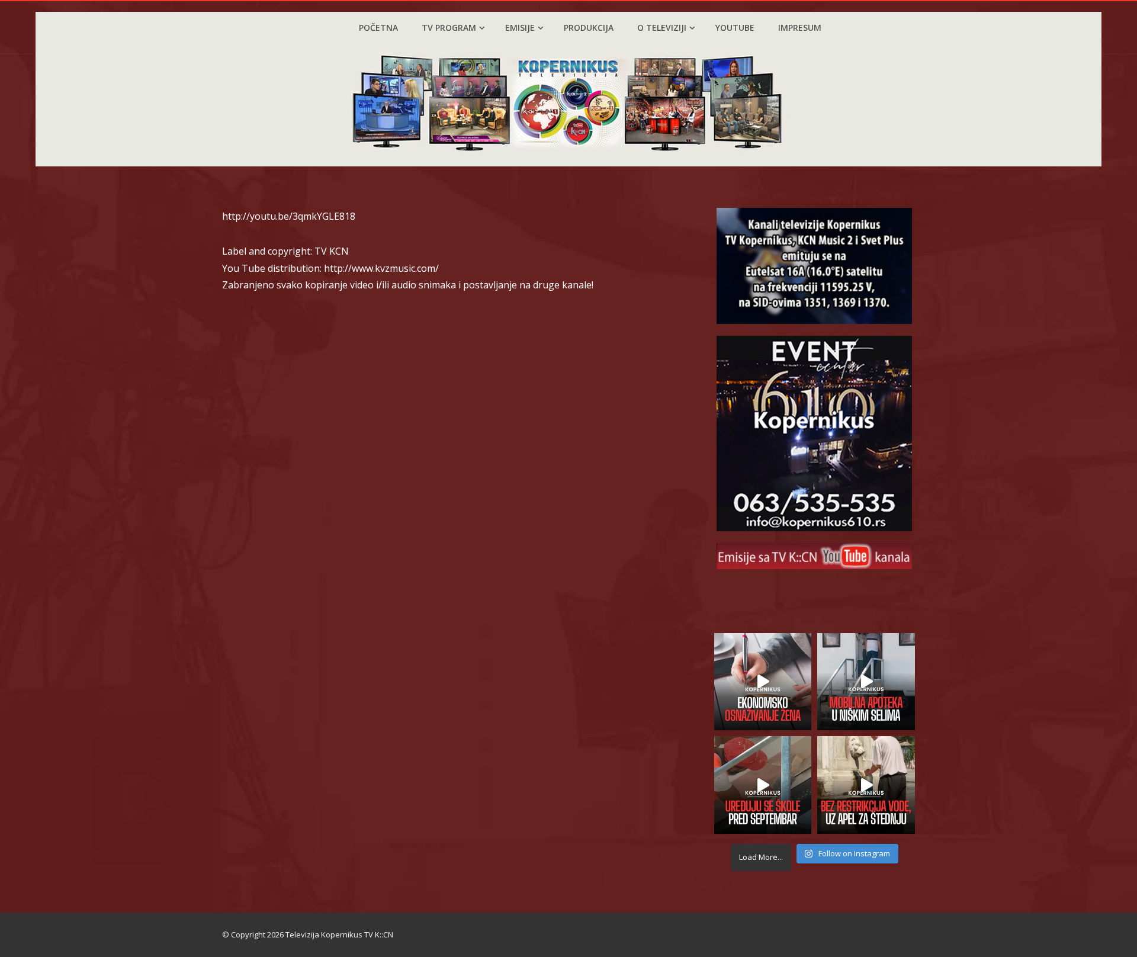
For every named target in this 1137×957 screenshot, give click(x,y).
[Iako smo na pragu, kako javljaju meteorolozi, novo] (866, 785)
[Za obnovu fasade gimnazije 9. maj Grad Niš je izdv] (763, 785)
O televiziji (661, 27)
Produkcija (589, 27)
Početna (378, 27)
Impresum (799, 27)
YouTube (734, 27)
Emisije (520, 27)
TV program (449, 27)
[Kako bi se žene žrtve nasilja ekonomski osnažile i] (763, 682)
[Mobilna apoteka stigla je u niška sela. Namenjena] (866, 682)
